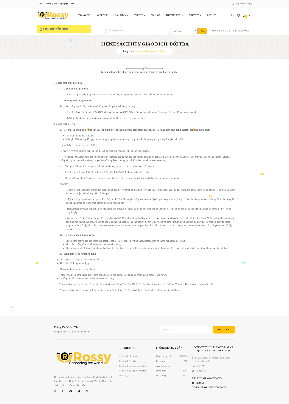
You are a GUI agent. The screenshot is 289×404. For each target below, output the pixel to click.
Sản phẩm (120, 15)
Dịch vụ (155, 15)
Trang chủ (84, 15)
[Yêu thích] (238, 15)
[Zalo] (62, 391)
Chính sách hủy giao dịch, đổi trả (150, 51)
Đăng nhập (239, 4)
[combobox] (185, 31)
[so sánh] (232, 15)
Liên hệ (211, 15)
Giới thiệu (103, 15)
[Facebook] (55, 391)
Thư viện (194, 15)
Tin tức (138, 15)
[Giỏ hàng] (244, 15)
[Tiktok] (79, 391)
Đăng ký (248, 4)
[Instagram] (87, 391)
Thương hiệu (173, 15)
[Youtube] (70, 391)
